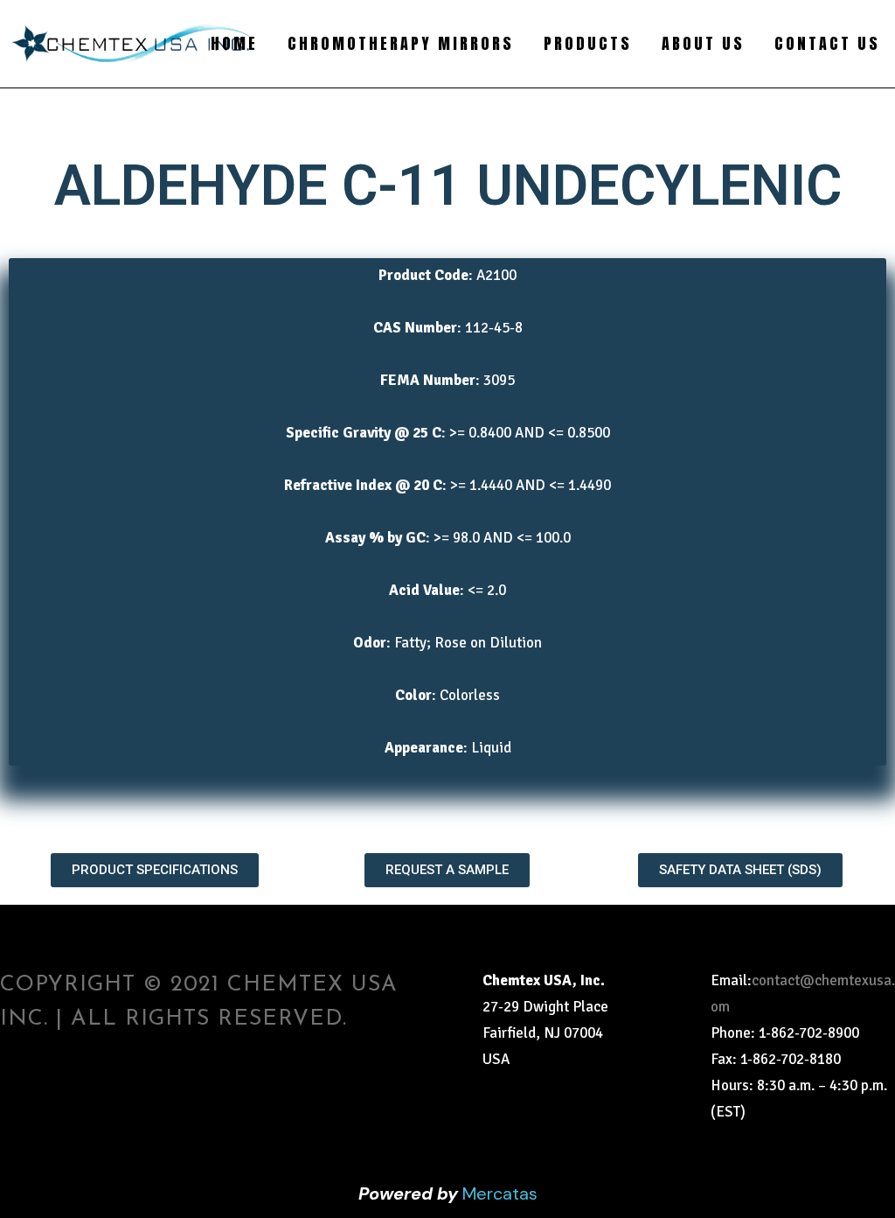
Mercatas (500, 1193)
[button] (155, 870)
